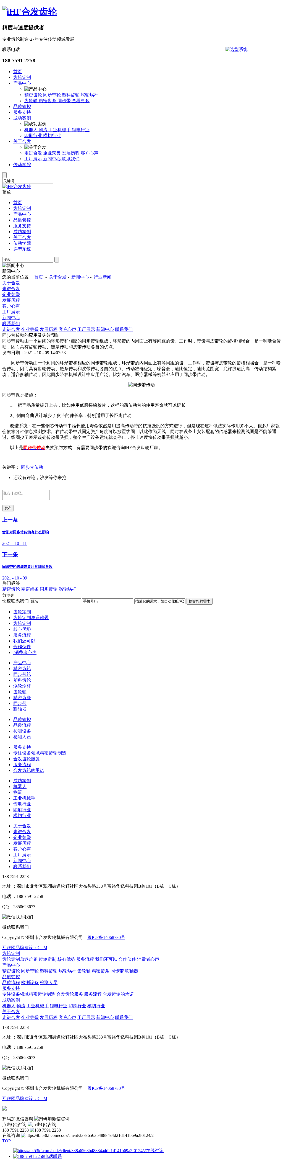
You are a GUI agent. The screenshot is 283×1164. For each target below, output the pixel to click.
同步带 (64, 100)
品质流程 (22, 725)
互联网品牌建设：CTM (24, 947)
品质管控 (22, 106)
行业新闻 (102, 277)
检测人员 (22, 737)
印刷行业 (33, 135)
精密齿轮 (33, 94)
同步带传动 (32, 467)
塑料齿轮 (71, 94)
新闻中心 (52, 158)
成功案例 (22, 118)
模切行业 (52, 135)
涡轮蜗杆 (67, 589)
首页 (17, 71)
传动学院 (22, 164)
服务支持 (22, 112)
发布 (8, 508)
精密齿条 (48, 100)
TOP (6, 1141)
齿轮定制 (22, 77)
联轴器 (20, 709)
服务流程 (22, 635)
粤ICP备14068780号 (106, 937)
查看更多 (81, 100)
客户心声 (89, 153)
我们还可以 (24, 640)
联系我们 (71, 158)
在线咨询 (155, 1150)
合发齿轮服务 (26, 758)
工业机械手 (60, 129)
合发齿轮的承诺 (28, 770)
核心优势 (22, 629)
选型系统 (22, 249)
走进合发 (33, 153)
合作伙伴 (22, 646)
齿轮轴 (31, 100)
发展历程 (71, 153)
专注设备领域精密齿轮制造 (39, 753)
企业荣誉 (52, 153)
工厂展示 (33, 158)
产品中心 (22, 83)
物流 (44, 129)
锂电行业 (81, 129)
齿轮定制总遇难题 (31, 617)
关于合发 (22, 141)
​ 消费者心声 (24, 652)
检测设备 (22, 731)
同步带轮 (52, 94)
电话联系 (53, 1156)
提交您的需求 (199, 601)
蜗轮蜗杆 (89, 94)
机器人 (31, 129)
